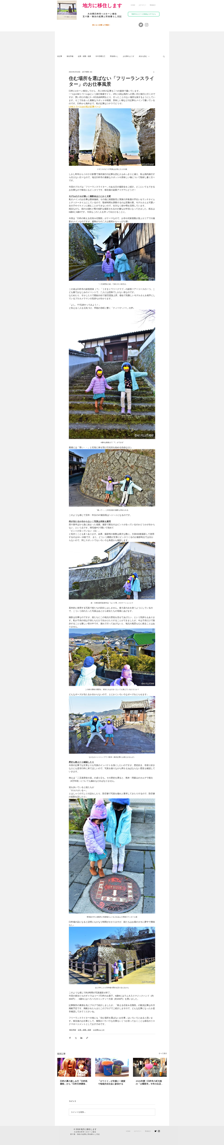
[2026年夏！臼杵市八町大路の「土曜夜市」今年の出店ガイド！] (150, 1067)
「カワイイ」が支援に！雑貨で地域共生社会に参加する (111, 1082)
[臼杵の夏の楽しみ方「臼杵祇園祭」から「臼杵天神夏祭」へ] (74, 1067)
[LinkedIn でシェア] (81, 1038)
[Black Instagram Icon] (159, 1131)
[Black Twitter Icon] (155, 1131)
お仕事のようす (128, 56)
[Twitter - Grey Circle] (141, 25)
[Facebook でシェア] (70, 1038)
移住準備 (70, 56)
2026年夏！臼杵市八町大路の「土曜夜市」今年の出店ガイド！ (149, 1082)
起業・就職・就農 (84, 56)
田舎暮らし (114, 56)
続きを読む (143, 56)
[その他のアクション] (153, 71)
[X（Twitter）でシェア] (76, 1038)
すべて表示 (163, 1053)
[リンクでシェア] (87, 1038)
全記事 (59, 56)
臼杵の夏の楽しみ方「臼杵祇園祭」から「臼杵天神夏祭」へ (73, 1082)
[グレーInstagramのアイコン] (146, 25)
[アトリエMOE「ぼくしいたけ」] (112, 1067)
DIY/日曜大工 (100, 56)
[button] (142, 5)
